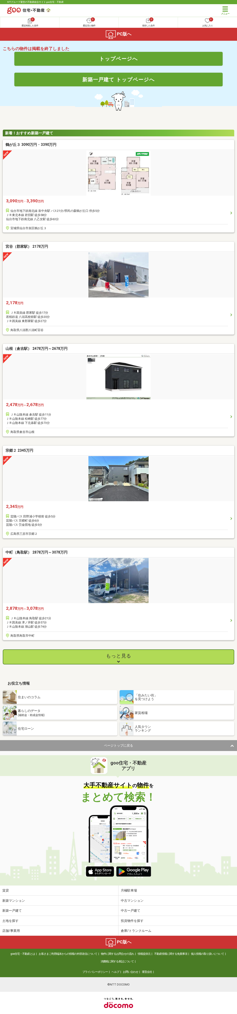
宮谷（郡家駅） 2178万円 (27, 246)
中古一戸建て (130, 910)
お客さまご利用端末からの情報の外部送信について (68, 953)
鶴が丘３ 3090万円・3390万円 (31, 144)
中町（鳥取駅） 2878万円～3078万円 (37, 552)
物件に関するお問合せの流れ (117, 953)
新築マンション (13, 900)
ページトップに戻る (118, 745)
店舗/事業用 (11, 931)
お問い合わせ (130, 971)
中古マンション (132, 900)
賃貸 (5, 890)
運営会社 (147, 971)
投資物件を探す (132, 921)
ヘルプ (115, 971)
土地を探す (10, 921)
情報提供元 (144, 953)
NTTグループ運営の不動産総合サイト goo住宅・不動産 (35, 2)
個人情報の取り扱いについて (207, 953)
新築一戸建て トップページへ (118, 79)
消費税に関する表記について (117, 961)
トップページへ (118, 59)
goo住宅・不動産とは (22, 953)
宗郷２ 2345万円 (19, 450)
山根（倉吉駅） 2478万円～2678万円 (37, 348)
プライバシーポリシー (95, 971)
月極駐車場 (129, 890)
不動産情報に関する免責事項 (170, 953)
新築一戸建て (12, 910)
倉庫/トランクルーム (136, 931)
